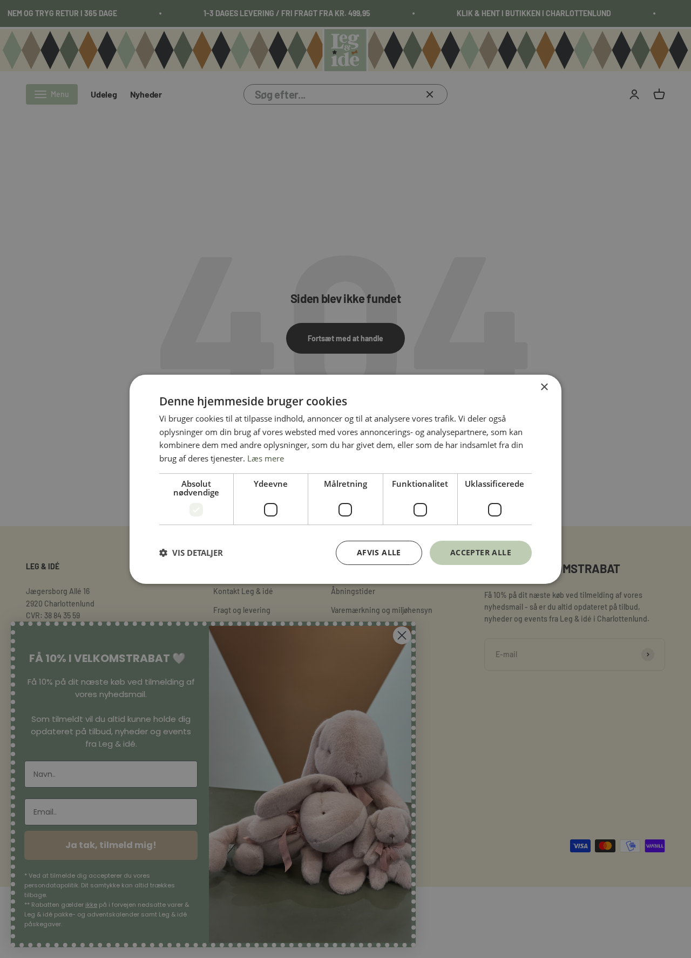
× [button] (544, 387)
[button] (191, 553)
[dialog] (345, 478)
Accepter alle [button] (480, 552)
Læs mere (265, 458)
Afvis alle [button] (379, 552)
